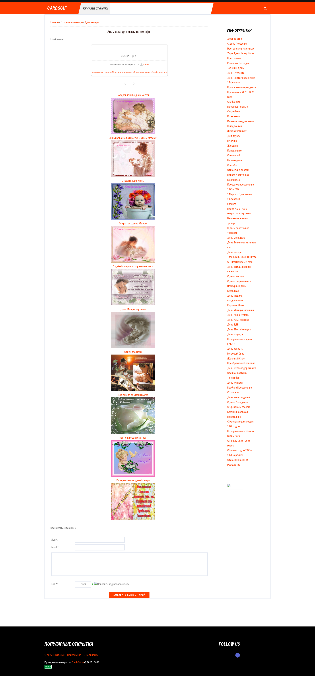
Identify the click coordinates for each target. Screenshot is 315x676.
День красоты (235, 348)
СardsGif (57, 8)
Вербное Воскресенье (239, 387)
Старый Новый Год (237, 460)
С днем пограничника (239, 281)
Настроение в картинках (240, 48)
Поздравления (159, 72)
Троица (231, 223)
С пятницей (233, 155)
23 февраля (233, 199)
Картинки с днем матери (133, 437)
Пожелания (233, 116)
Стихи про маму (133, 352)
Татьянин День (235, 68)
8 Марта (231, 204)
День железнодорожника (241, 368)
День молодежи (236, 237)
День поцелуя (235, 334)
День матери (92, 22)
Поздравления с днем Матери (133, 480)
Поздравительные (237, 106)
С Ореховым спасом (238, 407)
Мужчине (232, 140)
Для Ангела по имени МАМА (133, 395)
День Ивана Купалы (238, 315)
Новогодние (234, 417)
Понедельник (234, 150)
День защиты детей (238, 397)
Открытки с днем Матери (133, 223)
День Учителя (235, 382)
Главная (54, 22)
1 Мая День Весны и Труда (241, 257)
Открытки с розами (238, 170)
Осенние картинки (237, 373)
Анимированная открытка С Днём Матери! (133, 138)
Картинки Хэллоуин (237, 412)
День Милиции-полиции (240, 310)
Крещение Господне (238, 63)
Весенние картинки (237, 218)
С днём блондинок (237, 402)
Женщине (232, 145)
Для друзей (233, 136)
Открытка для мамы (133, 180)
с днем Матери (113, 72)
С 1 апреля (233, 392)
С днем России (235, 276)
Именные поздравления (240, 121)
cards (146, 64)
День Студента (235, 73)
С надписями (234, 126)
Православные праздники (241, 87)
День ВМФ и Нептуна (239, 329)
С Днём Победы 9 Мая (239, 262)
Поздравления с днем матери (133, 95)
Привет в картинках (238, 175)
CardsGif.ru (78, 662)
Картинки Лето (235, 305)
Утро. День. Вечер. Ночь (240, 53)
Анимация (138, 72)
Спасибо (232, 165)
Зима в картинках (237, 131)
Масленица (233, 179)
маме (147, 72)
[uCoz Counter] (235, 488)
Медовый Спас (235, 353)
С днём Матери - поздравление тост (133, 266)
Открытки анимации (72, 22)
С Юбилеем (233, 101)
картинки (127, 72)
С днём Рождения (237, 43)
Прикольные (234, 58)
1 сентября (233, 377)
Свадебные (233, 111)
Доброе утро (234, 38)
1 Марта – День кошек (239, 194)
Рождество (233, 464)
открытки (98, 72)
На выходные (234, 160)
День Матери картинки (133, 309)
